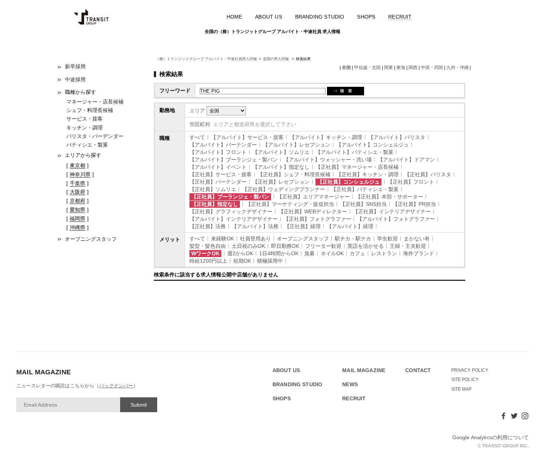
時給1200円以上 (208, 261)
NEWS (350, 384)
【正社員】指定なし (214, 204)
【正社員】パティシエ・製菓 (365, 189)
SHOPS (366, 17)
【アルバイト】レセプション (296, 145)
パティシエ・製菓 (87, 145)
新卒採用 (75, 66)
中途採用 (75, 79)
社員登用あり (255, 239)
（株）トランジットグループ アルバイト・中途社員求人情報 (206, 59)
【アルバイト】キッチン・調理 (326, 137)
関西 (413, 67)
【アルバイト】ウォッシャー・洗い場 (328, 159)
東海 (400, 67)
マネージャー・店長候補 (94, 102)
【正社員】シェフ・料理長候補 (294, 174)
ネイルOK (332, 253)
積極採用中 (270, 261)
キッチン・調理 (84, 128)
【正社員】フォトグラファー (317, 219)
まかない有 (417, 239)
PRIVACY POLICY (470, 370)
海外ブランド (418, 253)
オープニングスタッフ (91, 239)
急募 (309, 253)
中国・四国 (432, 67)
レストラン (384, 253)
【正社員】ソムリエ (212, 189)
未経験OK (222, 239)
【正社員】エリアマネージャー (313, 197)
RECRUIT (400, 17)
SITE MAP (461, 389)
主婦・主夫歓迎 (408, 246)
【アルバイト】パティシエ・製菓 (354, 152)
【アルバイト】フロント (218, 152)
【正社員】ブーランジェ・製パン (230, 197)
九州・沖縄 (457, 67)
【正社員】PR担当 (414, 204)
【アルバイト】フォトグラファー (396, 219)
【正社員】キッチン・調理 (367, 174)
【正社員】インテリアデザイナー (392, 211)
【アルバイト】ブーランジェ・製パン (233, 159)
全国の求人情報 (276, 59)
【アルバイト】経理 (350, 226)
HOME (234, 17)
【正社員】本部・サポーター (389, 197)
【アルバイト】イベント (218, 167)
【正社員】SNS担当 (363, 204)
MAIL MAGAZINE (363, 370)
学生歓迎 (387, 239)
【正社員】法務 (207, 226)
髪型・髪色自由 (207, 246)
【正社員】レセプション (281, 182)
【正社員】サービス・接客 (220, 174)
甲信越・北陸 (367, 67)
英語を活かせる (365, 246)
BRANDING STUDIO (319, 17)
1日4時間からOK (278, 253)
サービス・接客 (84, 119)
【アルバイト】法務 (255, 226)
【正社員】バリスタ (427, 174)
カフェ (357, 253)
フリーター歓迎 (323, 246)
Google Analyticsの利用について (490, 437)
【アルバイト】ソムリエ (281, 152)
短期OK (242, 261)
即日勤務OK (285, 246)
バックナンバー (116, 385)
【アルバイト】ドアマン (406, 159)
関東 (388, 67)
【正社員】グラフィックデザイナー (230, 211)
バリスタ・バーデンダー (94, 136)
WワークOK (205, 253)
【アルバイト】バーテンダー (223, 145)
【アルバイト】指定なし (281, 167)
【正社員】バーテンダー (218, 182)
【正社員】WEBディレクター (312, 211)
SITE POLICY (465, 379)
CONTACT (418, 370)
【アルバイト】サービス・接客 (247, 137)
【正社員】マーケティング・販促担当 (290, 204)
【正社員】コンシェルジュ (348, 182)
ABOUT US (268, 17)
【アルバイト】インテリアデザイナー (233, 219)
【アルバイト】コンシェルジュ (372, 145)
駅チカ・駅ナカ (353, 239)
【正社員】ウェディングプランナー (283, 189)
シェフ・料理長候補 (89, 110)
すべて (197, 137)
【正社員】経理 (302, 226)
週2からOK (240, 253)
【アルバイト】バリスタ (396, 137)
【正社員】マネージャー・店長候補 (357, 167)
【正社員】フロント (410, 182)
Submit (139, 405)
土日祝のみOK (248, 246)
